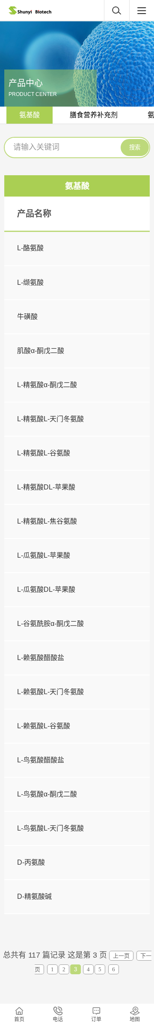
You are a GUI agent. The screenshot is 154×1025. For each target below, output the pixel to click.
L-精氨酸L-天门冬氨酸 (50, 419)
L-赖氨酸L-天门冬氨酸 (50, 691)
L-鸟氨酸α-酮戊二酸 (47, 794)
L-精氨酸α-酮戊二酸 (47, 384)
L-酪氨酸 (30, 248)
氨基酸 (29, 115)
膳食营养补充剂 (94, 115)
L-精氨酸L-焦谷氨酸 (47, 521)
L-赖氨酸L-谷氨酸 (43, 726)
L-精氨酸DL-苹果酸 (46, 487)
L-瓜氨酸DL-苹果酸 (46, 589)
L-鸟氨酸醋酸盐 (40, 760)
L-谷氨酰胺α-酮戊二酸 (50, 623)
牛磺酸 (27, 316)
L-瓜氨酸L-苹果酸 (43, 555)
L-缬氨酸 (30, 282)
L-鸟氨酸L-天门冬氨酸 (50, 828)
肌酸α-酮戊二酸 (40, 350)
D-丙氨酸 (31, 862)
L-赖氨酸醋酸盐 (40, 657)
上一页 (121, 956)
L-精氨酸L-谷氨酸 (43, 453)
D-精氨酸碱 (34, 896)
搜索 (134, 147)
